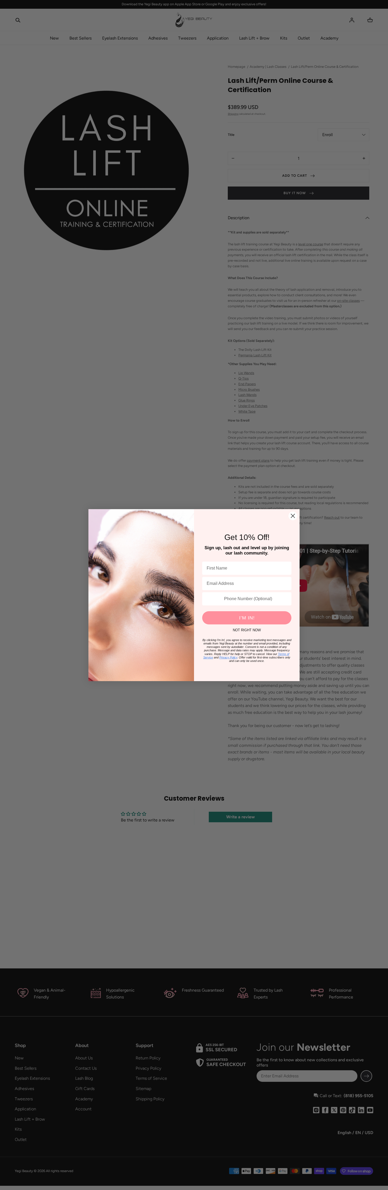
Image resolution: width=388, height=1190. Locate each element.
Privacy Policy (228, 657)
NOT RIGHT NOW (247, 630)
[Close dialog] (292, 515)
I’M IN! (247, 617)
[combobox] (211, 598)
